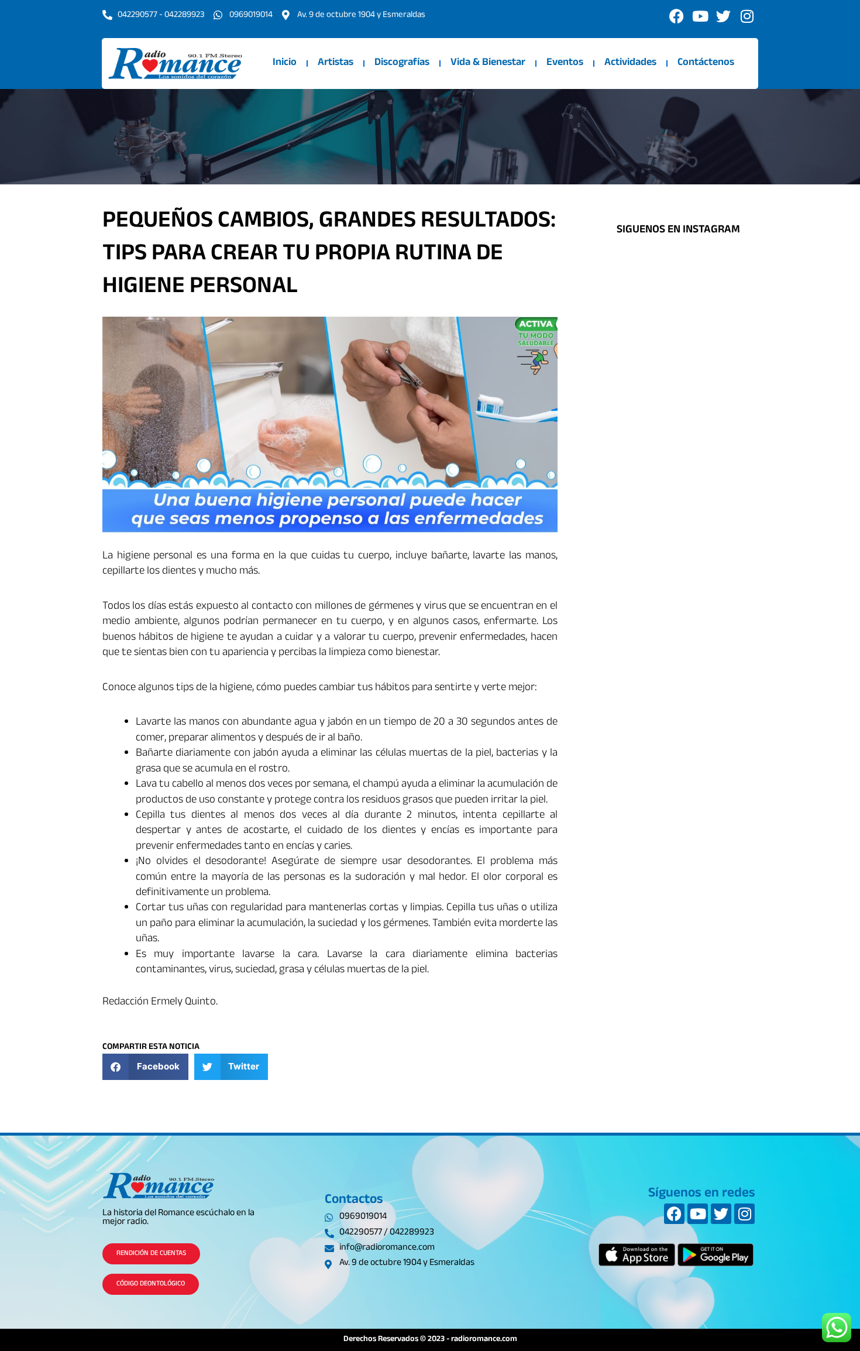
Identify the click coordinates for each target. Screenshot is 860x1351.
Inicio (285, 63)
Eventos (564, 63)
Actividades (630, 63)
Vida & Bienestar (487, 63)
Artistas (335, 63)
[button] (145, 1067)
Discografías (401, 63)
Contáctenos (705, 63)
